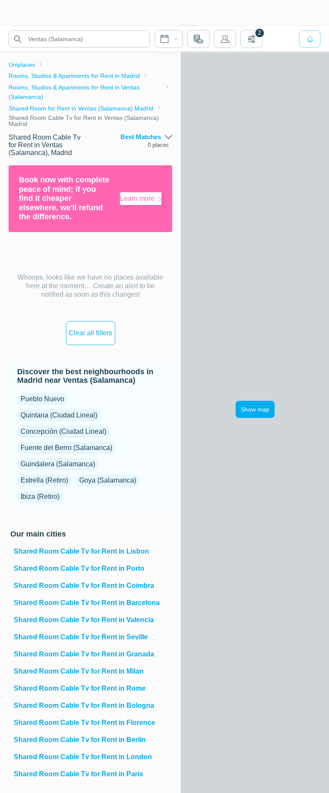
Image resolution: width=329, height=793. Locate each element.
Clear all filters (90, 333)
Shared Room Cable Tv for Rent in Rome (80, 688)
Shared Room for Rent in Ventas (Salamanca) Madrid (81, 108)
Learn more (137, 198)
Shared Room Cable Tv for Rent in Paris (78, 774)
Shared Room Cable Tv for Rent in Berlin (80, 739)
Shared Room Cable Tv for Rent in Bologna (84, 705)
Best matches (140, 137)
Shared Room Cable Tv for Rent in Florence (84, 722)
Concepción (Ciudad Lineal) (63, 431)
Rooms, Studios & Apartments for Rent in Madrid (74, 75)
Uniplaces (22, 64)
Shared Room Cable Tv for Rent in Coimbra (84, 585)
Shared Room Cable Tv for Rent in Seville (81, 637)
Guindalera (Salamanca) (58, 464)
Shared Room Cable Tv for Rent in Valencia (84, 619)
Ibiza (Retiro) (40, 496)
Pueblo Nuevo (42, 398)
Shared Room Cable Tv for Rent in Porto (79, 568)
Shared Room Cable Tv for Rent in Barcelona (87, 602)
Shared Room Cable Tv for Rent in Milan (79, 671)
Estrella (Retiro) (44, 480)
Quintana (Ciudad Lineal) (59, 415)
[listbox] (146, 137)
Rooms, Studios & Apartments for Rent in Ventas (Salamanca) (74, 92)
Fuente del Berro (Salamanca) (66, 447)
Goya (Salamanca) (107, 480)
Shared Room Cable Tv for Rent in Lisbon (81, 551)
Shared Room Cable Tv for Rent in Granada (84, 654)
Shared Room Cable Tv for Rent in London (83, 756)
